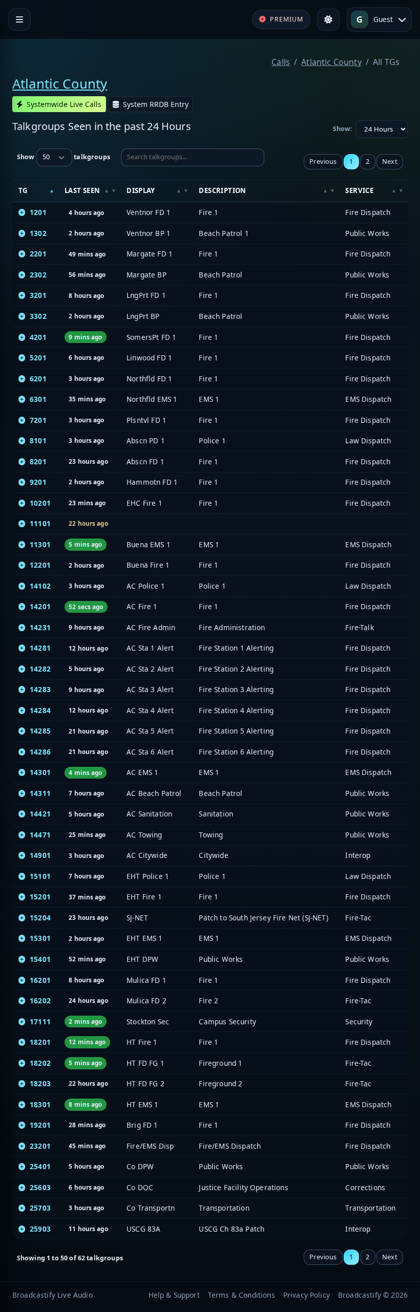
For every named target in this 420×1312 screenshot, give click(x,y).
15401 (40, 959)
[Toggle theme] (328, 19)
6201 (38, 378)
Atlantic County (331, 62)
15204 (40, 917)
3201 (38, 295)
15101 (40, 876)
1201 (38, 212)
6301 (38, 399)
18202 (40, 1063)
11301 (40, 544)
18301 (40, 1104)
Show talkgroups (63, 157)
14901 (40, 855)
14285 (40, 731)
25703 (40, 1208)
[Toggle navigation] (19, 19)
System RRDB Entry (155, 104)
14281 (40, 648)
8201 (38, 461)
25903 (40, 1229)
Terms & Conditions (241, 1295)
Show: (343, 128)
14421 (40, 814)
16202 (40, 1000)
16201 (40, 980)
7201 (38, 420)
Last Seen (82, 190)
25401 (40, 1166)
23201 (40, 1146)
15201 (40, 896)
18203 (40, 1083)
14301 (40, 772)
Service (359, 190)
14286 (40, 752)
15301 (40, 938)
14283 (40, 689)
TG (23, 190)
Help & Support (174, 1295)
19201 (40, 1125)
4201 (38, 337)
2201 (38, 254)
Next (389, 161)
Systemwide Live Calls (64, 104)
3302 (38, 316)
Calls (280, 62)
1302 (38, 233)
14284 (40, 710)
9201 (38, 482)
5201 (38, 357)
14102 (40, 586)
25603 (40, 1187)
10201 (40, 503)
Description (222, 190)
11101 (40, 523)
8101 (38, 440)
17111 (40, 1021)
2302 (38, 274)
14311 (40, 793)
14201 (40, 606)
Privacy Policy (306, 1295)
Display (141, 190)
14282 (40, 669)
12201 (40, 565)
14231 (40, 627)
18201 (40, 1042)
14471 (40, 835)
